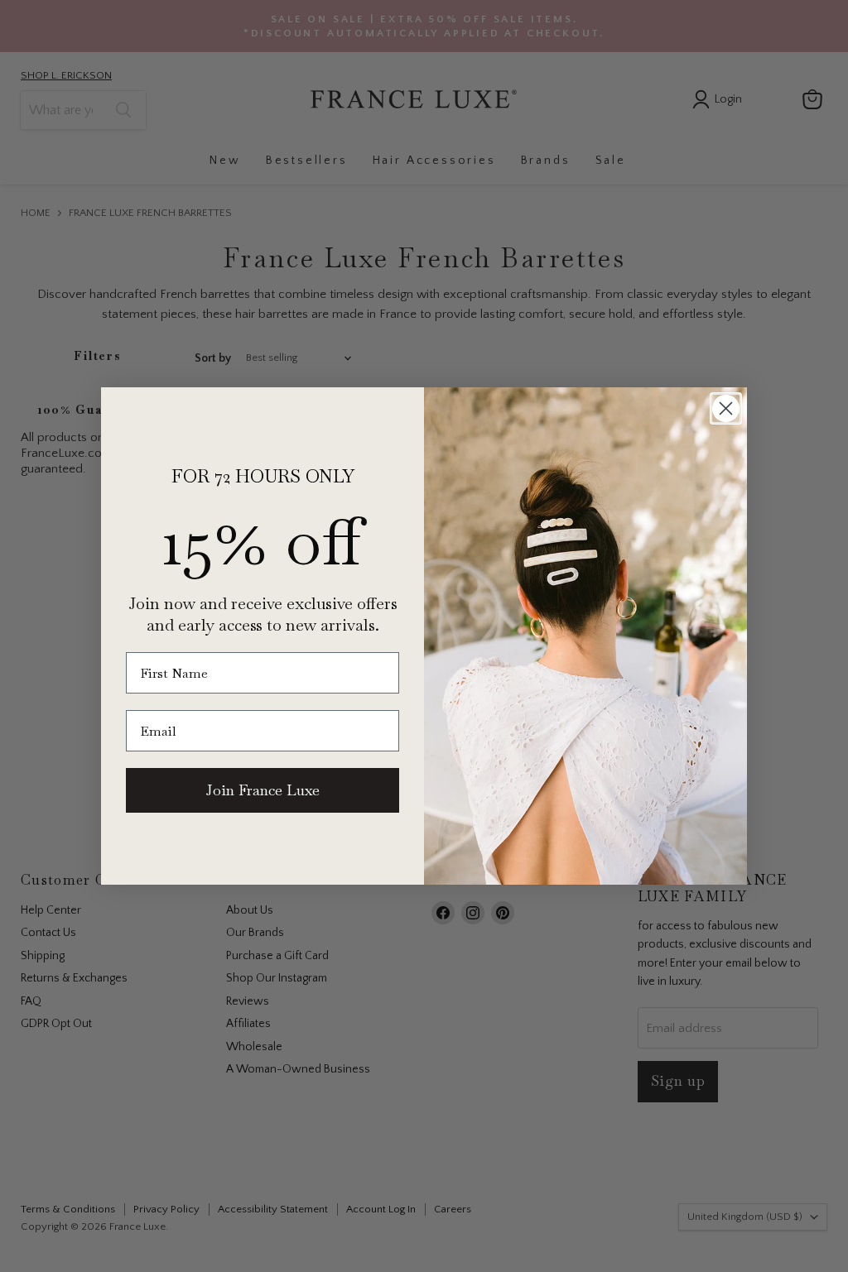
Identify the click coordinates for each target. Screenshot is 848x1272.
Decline (596, 1247)
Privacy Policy (609, 1204)
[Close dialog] (725, 408)
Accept (416, 1247)
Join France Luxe (263, 789)
